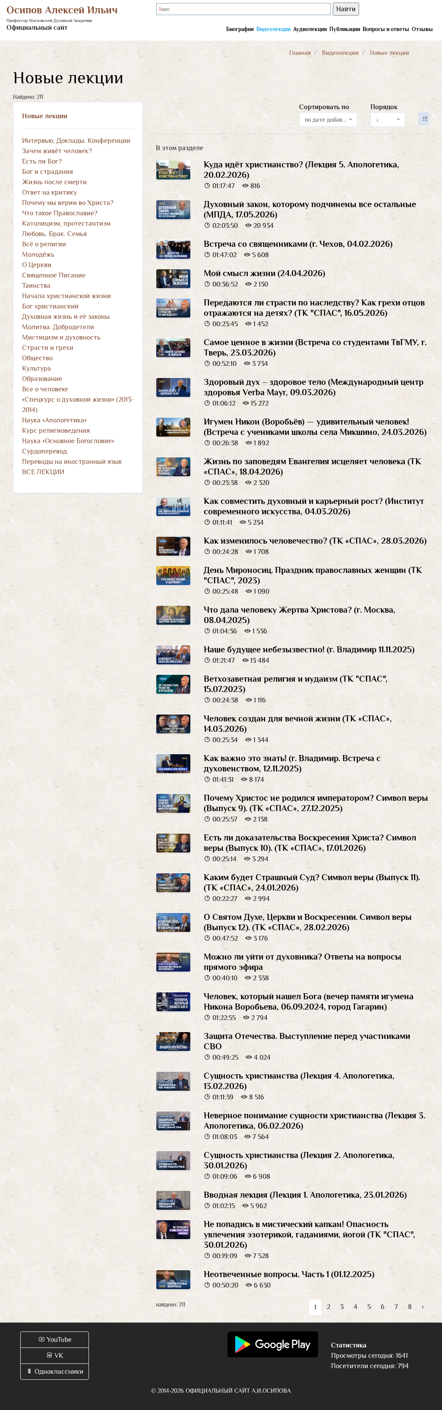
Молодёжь (38, 254)
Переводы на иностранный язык (72, 462)
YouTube (58, 1340)
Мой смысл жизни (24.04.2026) (264, 273)
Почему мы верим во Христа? (68, 203)
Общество (37, 358)
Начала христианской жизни (66, 296)
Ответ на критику (49, 192)
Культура (36, 368)
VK (58, 1356)
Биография (240, 29)
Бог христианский (50, 306)
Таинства (36, 286)
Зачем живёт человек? (57, 151)
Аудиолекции (310, 29)
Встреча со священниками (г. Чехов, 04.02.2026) (298, 244)
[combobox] (328, 119)
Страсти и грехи (47, 348)
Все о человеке (45, 389)
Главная (300, 52)
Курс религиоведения (56, 430)
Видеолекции (273, 29)
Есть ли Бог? (42, 161)
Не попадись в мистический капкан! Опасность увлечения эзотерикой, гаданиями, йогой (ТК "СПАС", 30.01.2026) (309, 1234)
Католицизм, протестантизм (66, 223)
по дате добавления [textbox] (326, 119)
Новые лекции (44, 116)
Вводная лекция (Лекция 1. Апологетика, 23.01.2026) (305, 1194)
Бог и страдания (47, 172)
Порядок (384, 107)
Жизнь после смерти (54, 182)
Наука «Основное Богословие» (68, 441)
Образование (42, 379)
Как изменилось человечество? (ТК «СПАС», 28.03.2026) (315, 540)
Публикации (344, 29)
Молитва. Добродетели (58, 327)
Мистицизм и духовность (61, 337)
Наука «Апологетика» (54, 420)
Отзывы (422, 29)
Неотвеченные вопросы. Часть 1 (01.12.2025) (289, 1274)
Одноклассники (58, 1371)
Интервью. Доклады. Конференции (76, 141)
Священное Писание (53, 275)
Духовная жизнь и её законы (66, 317)
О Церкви (36, 265)
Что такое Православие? (60, 213)
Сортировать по (324, 107)
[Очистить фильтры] (423, 119)
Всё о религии (44, 244)
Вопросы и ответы (386, 29)
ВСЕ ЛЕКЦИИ (43, 472)
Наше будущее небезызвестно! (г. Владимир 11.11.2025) (309, 649)
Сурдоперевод (44, 451)
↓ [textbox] (377, 119)
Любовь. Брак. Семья (54, 234)
